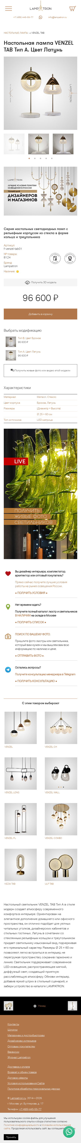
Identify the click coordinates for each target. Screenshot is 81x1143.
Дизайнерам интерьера (22, 1040)
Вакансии (13, 1051)
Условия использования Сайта (26, 1083)
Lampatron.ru (18, 1098)
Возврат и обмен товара (22, 1072)
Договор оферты (18, 1077)
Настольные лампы (16, 33)
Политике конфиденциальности (21, 1125)
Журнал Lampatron (19, 1057)
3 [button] (40, 158)
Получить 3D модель (43, 282)
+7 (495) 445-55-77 (23, 17)
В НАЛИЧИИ (23, 615)
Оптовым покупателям (21, 1046)
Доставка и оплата (19, 1066)
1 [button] (29, 158)
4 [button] (46, 158)
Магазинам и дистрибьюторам (26, 1035)
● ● (36, 681)
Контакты (13, 1024)
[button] (10, 93)
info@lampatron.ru (57, 17)
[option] (40, 93)
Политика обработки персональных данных (34, 1088)
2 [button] (35, 158)
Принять (11, 1137)
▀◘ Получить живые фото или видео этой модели (40, 370)
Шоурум (13, 1029)
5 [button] (52, 158)
